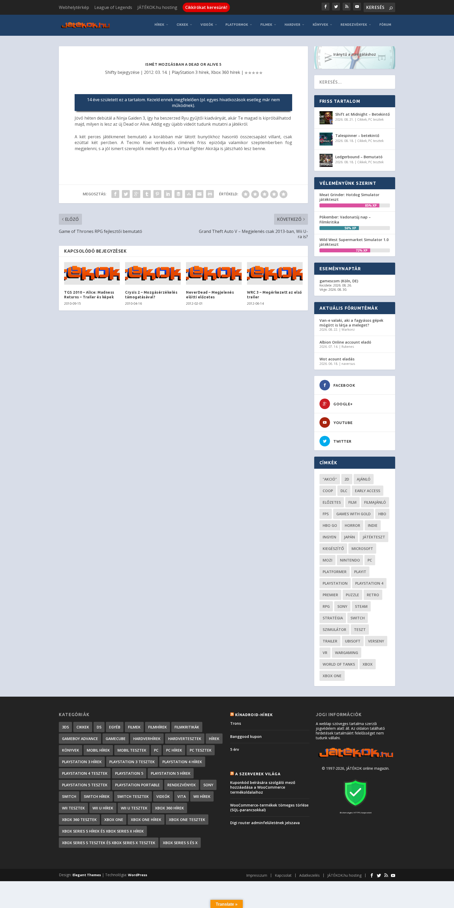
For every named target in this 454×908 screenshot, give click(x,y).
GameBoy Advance (80, 738)
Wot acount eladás (336, 358)
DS (99, 727)
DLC (343, 490)
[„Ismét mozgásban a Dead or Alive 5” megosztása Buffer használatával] (178, 194)
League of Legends (113, 7)
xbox (368, 664)
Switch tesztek (133, 796)
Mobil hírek (98, 750)
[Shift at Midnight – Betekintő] (326, 117)
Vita (181, 796)
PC (370, 560)
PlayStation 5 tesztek (84, 784)
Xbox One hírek (146, 819)
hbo (382, 513)
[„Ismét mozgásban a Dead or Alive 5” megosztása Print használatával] (210, 194)
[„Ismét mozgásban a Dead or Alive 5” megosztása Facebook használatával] (115, 194)
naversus (348, 363)
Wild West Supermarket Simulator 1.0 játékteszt (354, 242)
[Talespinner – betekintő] (326, 139)
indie (373, 525)
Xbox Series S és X (180, 842)
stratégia (333, 617)
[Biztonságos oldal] (355, 807)
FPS (326, 513)
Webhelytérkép (74, 7)
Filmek (266, 24)
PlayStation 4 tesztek (84, 773)
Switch (357, 617)
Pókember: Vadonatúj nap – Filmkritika (345, 219)
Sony (342, 606)
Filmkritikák (186, 727)
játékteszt (374, 536)
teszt (360, 629)
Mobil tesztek (131, 750)
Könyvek (320, 24)
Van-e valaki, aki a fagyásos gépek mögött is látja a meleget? (351, 323)
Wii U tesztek (134, 807)
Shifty (110, 72)
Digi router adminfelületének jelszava (265, 822)
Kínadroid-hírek (254, 715)
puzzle (352, 594)
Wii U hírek (102, 807)
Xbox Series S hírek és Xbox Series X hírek (103, 831)
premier (330, 594)
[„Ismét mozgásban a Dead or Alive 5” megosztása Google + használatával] (136, 194)
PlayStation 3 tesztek (132, 761)
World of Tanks (339, 664)
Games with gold (353, 513)
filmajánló (375, 502)
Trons (235, 723)
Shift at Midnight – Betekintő (362, 114)
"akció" (330, 479)
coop (328, 490)
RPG (326, 606)
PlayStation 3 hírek (190, 72)
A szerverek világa (258, 774)
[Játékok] (355, 757)
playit (360, 571)
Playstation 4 (369, 583)
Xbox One (332, 675)
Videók (206, 24)
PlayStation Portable (137, 784)
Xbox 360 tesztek (79, 819)
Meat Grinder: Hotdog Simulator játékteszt (349, 197)
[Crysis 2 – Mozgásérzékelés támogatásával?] (153, 273)
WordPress (137, 875)
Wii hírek (201, 796)
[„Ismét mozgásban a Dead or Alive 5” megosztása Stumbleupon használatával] (189, 194)
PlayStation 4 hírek (182, 761)
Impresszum (256, 875)
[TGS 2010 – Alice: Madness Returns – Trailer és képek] (92, 273)
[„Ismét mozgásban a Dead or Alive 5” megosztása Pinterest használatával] (157, 194)
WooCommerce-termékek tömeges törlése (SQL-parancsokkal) (269, 807)
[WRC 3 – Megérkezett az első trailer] (275, 273)
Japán (349, 536)
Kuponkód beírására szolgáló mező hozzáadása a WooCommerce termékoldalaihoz (262, 787)
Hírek (159, 24)
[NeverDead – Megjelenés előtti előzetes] (214, 273)
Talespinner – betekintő (357, 135)
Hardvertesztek (184, 738)
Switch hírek (97, 796)
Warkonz (348, 329)
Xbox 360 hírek (225, 72)
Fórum (385, 24)
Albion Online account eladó (345, 342)
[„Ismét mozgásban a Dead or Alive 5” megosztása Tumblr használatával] (147, 194)
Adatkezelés (309, 875)
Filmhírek (157, 727)
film (352, 502)
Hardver (292, 24)
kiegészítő (333, 548)
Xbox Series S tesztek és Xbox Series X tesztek (108, 842)
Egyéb (114, 727)
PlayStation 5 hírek (170, 773)
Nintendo (350, 560)
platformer (335, 571)
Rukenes (348, 346)
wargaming (346, 652)
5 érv (234, 749)
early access (367, 490)
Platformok (236, 24)
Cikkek (182, 24)
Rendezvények (353, 24)
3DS (65, 727)
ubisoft (352, 641)
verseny (376, 641)
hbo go (330, 525)
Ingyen (329, 536)
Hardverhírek (147, 738)
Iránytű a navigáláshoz (354, 54)
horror (352, 525)
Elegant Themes (87, 875)
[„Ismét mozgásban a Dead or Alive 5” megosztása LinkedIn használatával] (168, 194)
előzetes (332, 502)
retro (373, 594)
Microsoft (362, 548)
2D (346, 479)
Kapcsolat (283, 875)
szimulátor (334, 629)
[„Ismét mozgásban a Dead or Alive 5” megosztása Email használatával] (199, 194)
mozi (327, 560)
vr (325, 652)
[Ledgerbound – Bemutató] (326, 160)
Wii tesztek (73, 807)
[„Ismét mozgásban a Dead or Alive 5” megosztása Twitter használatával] (126, 194)
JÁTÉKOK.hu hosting (157, 7)
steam (361, 606)
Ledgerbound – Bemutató (359, 156)
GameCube (116, 738)
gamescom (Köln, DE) (338, 280)
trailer (330, 641)
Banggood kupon (246, 736)
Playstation (335, 583)
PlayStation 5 (129, 773)
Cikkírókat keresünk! (206, 7)
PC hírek (174, 750)
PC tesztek (376, 119)
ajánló (363, 479)
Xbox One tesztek (187, 819)
